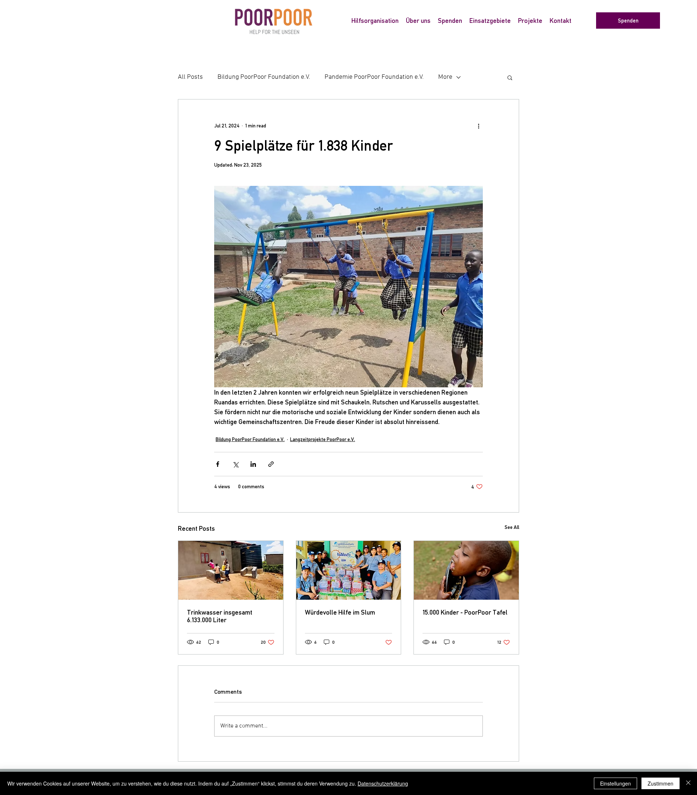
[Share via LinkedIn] (253, 464)
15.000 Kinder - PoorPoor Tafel (465, 612)
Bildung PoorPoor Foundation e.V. (263, 77)
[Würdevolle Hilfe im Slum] (348, 570)
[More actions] (478, 125)
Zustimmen (660, 783)
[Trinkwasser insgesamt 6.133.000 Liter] (230, 570)
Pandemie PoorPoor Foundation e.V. (374, 77)
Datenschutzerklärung (383, 783)
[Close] (688, 783)
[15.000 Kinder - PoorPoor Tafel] (466, 570)
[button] (509, 77)
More (445, 77)
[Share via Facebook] (217, 464)
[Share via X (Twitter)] (235, 464)
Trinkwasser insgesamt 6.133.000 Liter (219, 616)
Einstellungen (615, 783)
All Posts (190, 77)
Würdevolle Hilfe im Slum (340, 612)
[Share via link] (271, 464)
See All (512, 527)
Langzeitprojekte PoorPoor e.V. (322, 439)
